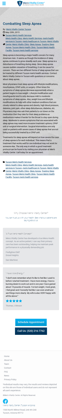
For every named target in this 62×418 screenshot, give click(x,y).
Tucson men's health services (25, 50)
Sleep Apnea (35, 44)
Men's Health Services (32, 38)
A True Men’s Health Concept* (19, 234)
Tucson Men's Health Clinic (24, 47)
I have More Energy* (15, 273)
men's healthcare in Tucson (34, 41)
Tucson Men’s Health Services (18, 35)
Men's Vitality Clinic (20, 44)
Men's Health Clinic (14, 38)
